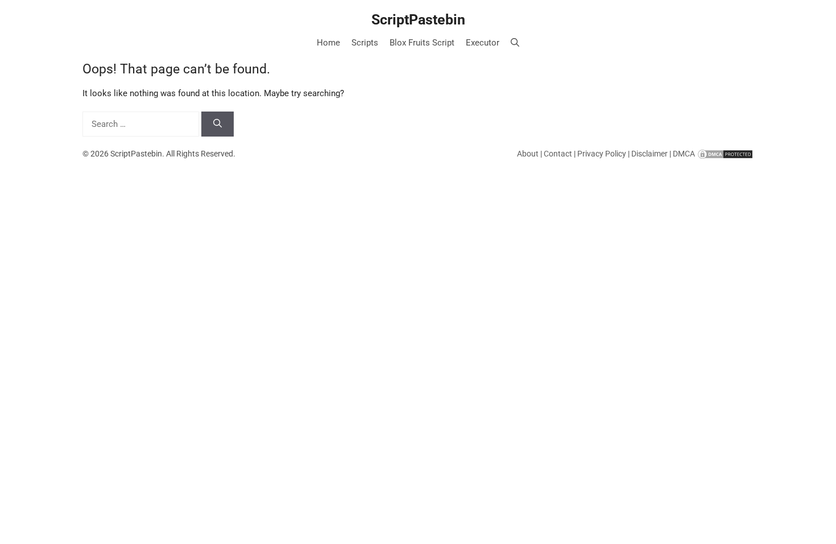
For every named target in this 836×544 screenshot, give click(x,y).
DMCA (684, 153)
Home (328, 43)
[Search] (217, 124)
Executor (482, 43)
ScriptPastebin (418, 19)
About (528, 153)
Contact (558, 153)
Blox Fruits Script (422, 43)
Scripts (364, 43)
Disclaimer (649, 153)
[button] (515, 42)
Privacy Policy (601, 153)
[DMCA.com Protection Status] (725, 153)
